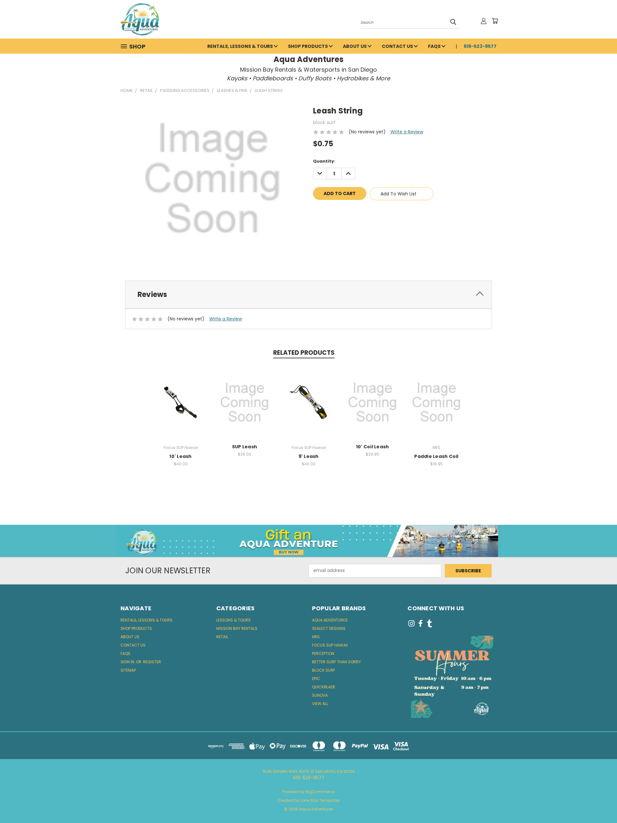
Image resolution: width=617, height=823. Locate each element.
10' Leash (180, 456)
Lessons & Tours (233, 620)
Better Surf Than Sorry (336, 662)
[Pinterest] (361, 212)
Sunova (320, 695)
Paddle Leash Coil (436, 456)
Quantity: (324, 161)
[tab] (308, 295)
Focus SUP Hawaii (330, 645)
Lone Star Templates (320, 800)
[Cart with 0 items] (495, 21)
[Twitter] (350, 212)
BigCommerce (320, 791)
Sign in (128, 662)
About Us (355, 46)
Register (152, 662)
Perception (323, 653)
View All (320, 703)
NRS (316, 637)
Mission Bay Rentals (236, 628)
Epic (316, 678)
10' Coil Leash (372, 446)
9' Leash (309, 456)
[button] (309, 541)
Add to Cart (436, 407)
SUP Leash (244, 446)
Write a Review (406, 132)
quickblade (323, 687)
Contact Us (398, 46)
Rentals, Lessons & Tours (240, 46)
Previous (600, 803)
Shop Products (308, 46)
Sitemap (128, 670)
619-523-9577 (480, 46)
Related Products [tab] (304, 352)
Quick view (180, 401)
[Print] (339, 212)
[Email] (329, 212)
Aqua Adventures (330, 620)
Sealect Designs (328, 628)
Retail (222, 637)
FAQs (435, 46)
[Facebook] (318, 212)
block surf (323, 670)
